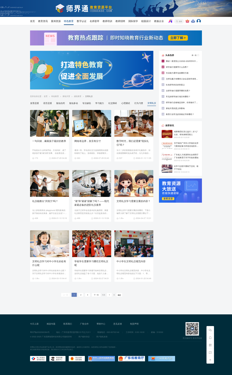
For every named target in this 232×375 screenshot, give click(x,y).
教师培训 (107, 21)
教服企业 (159, 21)
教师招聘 (120, 21)
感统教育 (77, 96)
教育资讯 (43, 21)
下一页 (96, 295)
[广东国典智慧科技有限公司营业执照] (77, 358)
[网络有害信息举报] (38, 358)
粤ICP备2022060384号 (40, 332)
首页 (32, 21)
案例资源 (56, 21)
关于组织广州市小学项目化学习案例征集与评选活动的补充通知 (186, 146)
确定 (119, 295)
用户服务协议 (84, 336)
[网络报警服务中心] (57, 358)
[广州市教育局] (161, 358)
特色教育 (69, 21)
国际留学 (133, 21)
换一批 (194, 55)
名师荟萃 (94, 21)
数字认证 (81, 21)
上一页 (65, 295)
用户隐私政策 (102, 336)
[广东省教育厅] (131, 358)
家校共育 (66, 96)
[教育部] (101, 358)
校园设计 (146, 21)
